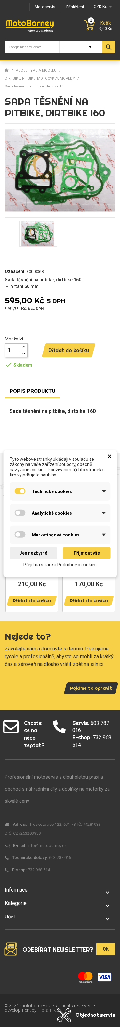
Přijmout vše (87, 553)
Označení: (15, 271)
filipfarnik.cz (49, 1010)
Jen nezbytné (33, 553)
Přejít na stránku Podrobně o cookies (60, 564)
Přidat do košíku (68, 350)
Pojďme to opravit (91, 688)
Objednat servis (95, 1014)
